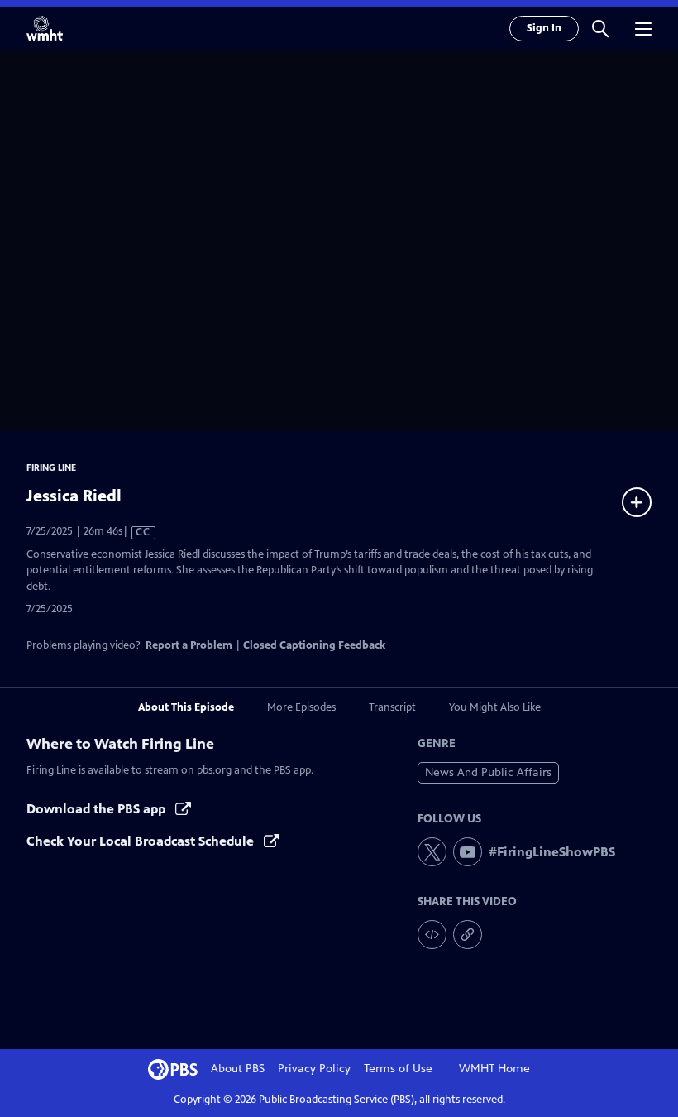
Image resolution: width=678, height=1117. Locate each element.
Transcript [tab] (392, 707)
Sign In (544, 28)
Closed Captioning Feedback (314, 645)
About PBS (238, 1069)
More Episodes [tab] (301, 707)
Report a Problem (189, 645)
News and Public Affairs (488, 772)
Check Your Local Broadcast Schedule (141, 841)
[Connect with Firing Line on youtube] (467, 851)
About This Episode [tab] (186, 707)
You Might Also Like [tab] (495, 707)
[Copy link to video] (467, 934)
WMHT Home (494, 1069)
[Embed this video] (432, 934)
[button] (600, 28)
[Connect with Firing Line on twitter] (432, 851)
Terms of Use (398, 1069)
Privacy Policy (314, 1069)
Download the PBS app (97, 809)
